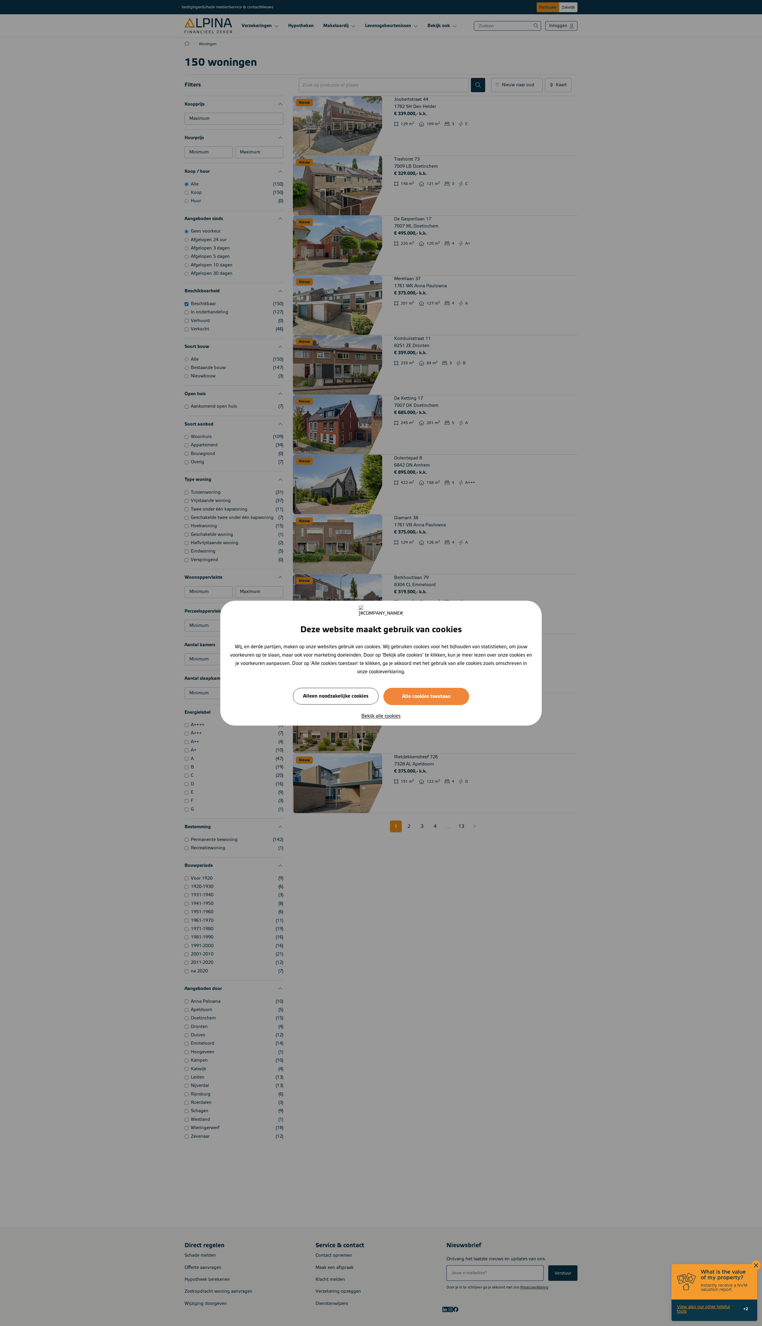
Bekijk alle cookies (381, 715)
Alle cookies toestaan (426, 696)
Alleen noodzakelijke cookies (335, 696)
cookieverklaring (386, 671)
